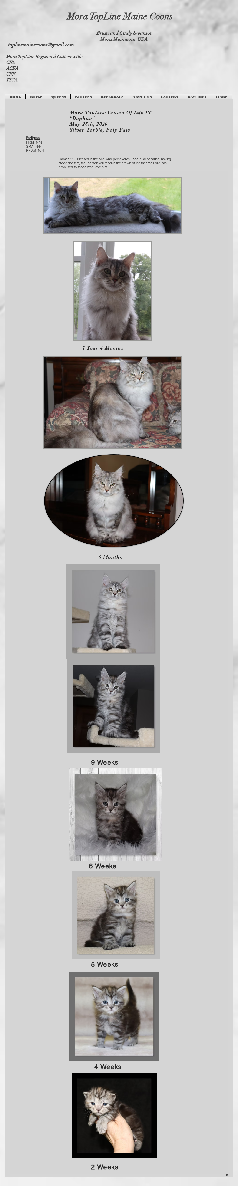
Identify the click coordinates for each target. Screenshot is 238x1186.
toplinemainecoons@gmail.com (41, 44)
